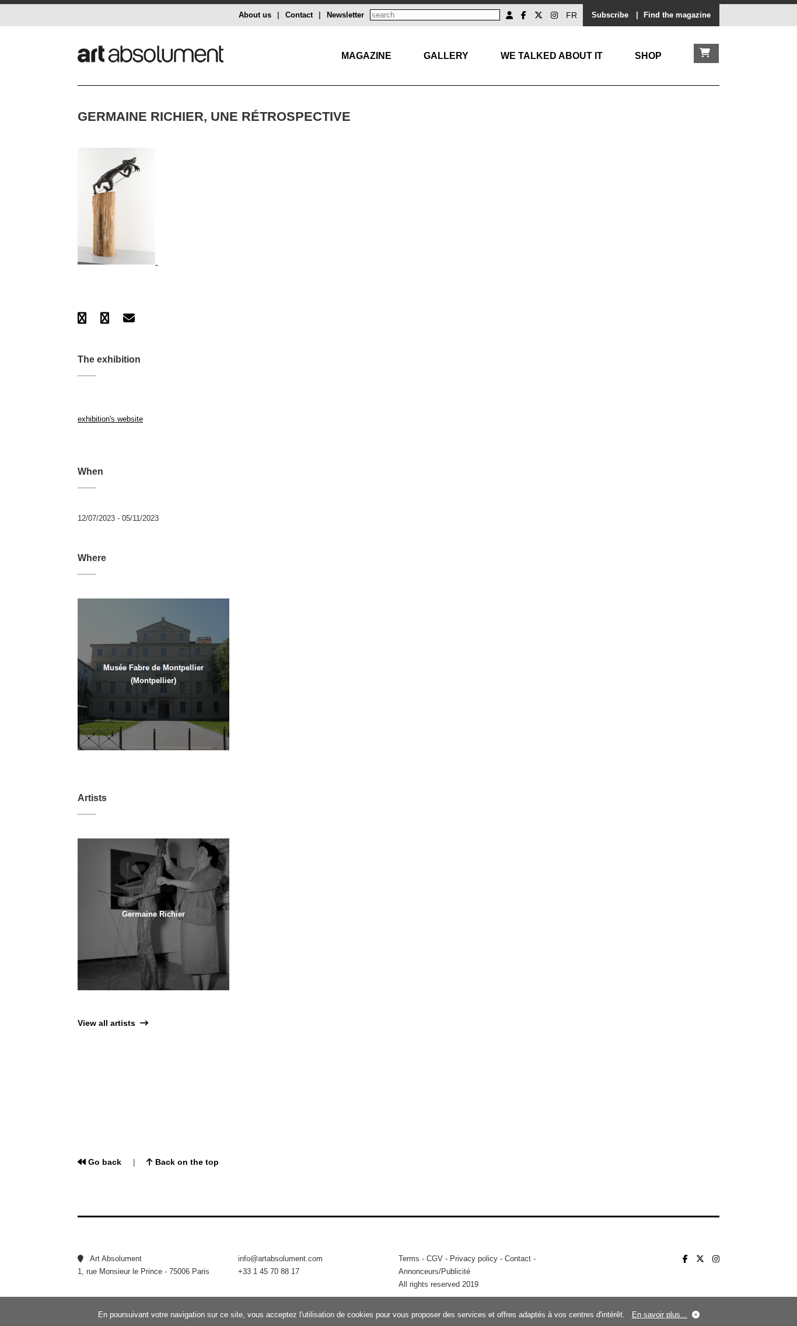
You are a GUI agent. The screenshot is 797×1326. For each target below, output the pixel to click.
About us (255, 15)
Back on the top (186, 1162)
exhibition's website (110, 419)
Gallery (446, 56)
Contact (299, 15)
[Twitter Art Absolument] (538, 15)
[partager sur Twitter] (104, 318)
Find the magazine (677, 15)
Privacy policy (474, 1258)
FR (571, 15)
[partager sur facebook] (82, 318)
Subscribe (610, 15)
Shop (648, 56)
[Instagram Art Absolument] (554, 15)
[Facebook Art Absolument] (523, 15)
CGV (435, 1258)
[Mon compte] (509, 15)
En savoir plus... (659, 1314)
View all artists (109, 1023)
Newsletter (345, 15)
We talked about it (552, 56)
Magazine (366, 56)
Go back (103, 1162)
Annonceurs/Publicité (434, 1271)
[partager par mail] (129, 318)
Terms (409, 1258)
